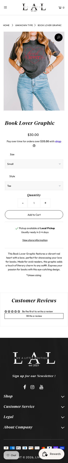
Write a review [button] (34, 316)
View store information (35, 240)
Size (12, 154)
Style (12, 176)
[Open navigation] (10, 7)
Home (6, 25)
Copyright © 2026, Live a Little (30, 457)
